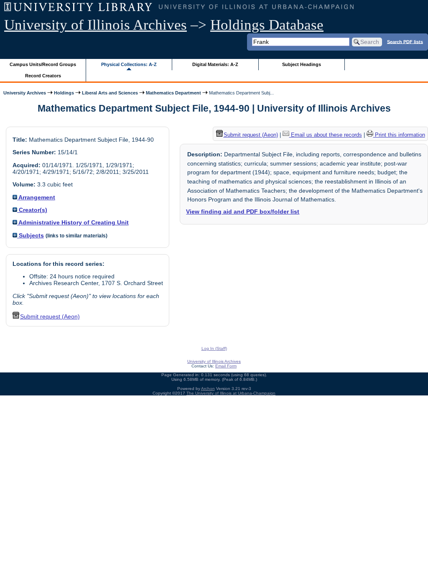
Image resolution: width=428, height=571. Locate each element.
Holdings (64, 92)
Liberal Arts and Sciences (110, 92)
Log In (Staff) (214, 348)
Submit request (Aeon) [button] (50, 316)
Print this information (399, 135)
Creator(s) (32, 209)
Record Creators (43, 75)
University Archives (24, 92)
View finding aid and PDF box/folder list (242, 211)
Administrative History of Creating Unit (73, 222)
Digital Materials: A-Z (215, 64)
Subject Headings (301, 64)
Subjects (30, 235)
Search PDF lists (405, 41)
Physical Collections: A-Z (129, 64)
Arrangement (36, 197)
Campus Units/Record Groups (43, 64)
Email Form (226, 366)
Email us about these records (325, 135)
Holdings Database (267, 25)
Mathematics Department (173, 92)
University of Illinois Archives (95, 25)
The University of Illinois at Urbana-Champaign (230, 393)
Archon (208, 388)
